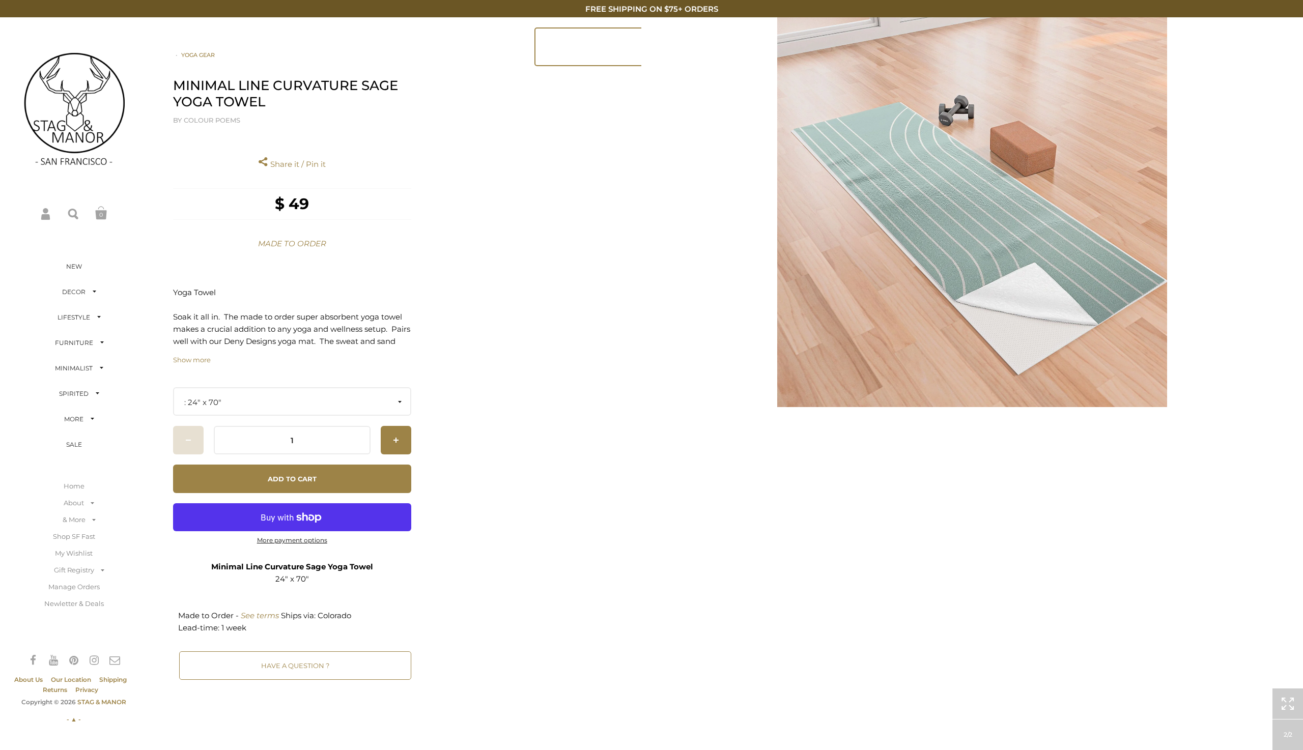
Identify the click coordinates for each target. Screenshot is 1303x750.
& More (74, 519)
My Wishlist (74, 553)
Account (46, 213)
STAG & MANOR (101, 702)
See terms (260, 615)
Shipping (113, 679)
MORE (73, 419)
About (74, 503)
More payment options (292, 540)
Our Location (71, 679)
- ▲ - (74, 719)
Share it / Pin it (297, 164)
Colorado (334, 615)
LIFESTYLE (74, 317)
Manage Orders (74, 587)
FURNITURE (74, 343)
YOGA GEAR (198, 55)
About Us (28, 679)
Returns (55, 690)
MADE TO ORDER (292, 243)
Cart (101, 213)
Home (74, 486)
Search (74, 213)
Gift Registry (74, 570)
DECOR (74, 292)
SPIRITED (74, 393)
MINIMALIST (74, 368)
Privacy (86, 690)
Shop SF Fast (74, 536)
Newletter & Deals (74, 603)
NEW (74, 266)
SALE (74, 444)
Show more (192, 360)
